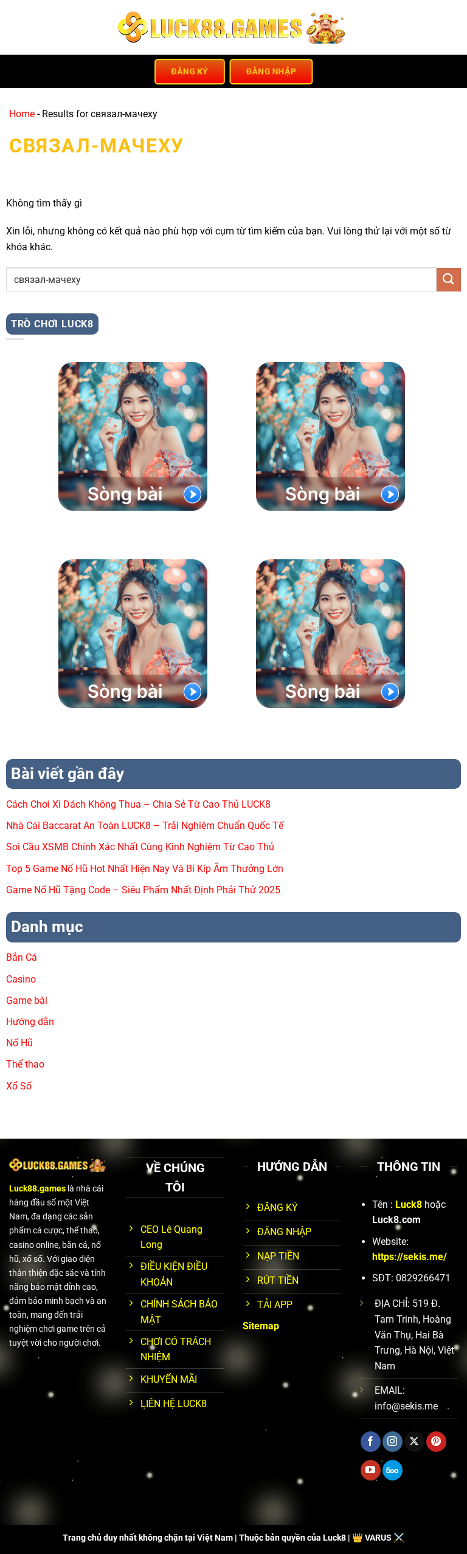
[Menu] (16, 27)
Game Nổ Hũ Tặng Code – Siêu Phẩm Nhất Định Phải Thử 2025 (143, 890)
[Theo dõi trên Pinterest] (436, 1441)
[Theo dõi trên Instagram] (392, 1441)
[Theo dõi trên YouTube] (371, 1470)
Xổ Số (19, 1086)
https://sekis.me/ (409, 1257)
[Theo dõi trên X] (414, 1441)
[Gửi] (449, 279)
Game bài (26, 1000)
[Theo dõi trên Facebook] (371, 1441)
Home (22, 114)
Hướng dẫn (30, 1021)
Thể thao (25, 1064)
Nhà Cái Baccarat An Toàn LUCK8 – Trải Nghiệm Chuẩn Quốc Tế (144, 825)
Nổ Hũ (19, 1043)
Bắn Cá (21, 957)
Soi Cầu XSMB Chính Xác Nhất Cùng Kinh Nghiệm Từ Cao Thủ (140, 847)
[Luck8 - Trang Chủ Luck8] (233, 27)
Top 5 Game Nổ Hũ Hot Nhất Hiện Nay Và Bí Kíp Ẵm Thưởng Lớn (144, 868)
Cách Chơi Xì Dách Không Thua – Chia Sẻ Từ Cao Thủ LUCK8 (138, 804)
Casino (21, 979)
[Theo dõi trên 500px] (392, 1470)
